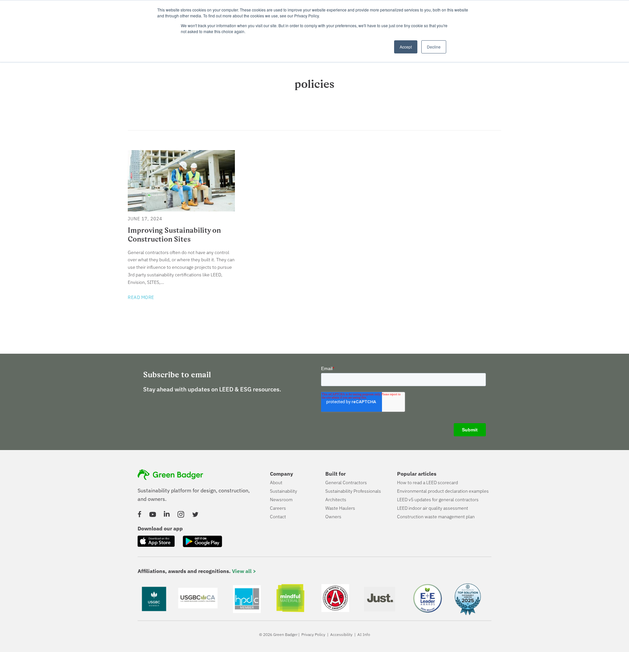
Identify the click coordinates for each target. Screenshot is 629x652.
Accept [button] (406, 46)
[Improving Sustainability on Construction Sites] (181, 208)
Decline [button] (434, 46)
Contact (278, 517)
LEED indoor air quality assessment (432, 508)
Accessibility (341, 634)
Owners (333, 517)
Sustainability (283, 491)
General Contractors (346, 482)
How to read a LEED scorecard (427, 482)
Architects (335, 500)
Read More (141, 297)
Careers (278, 508)
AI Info (363, 634)
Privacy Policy (313, 634)
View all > (244, 571)
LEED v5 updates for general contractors (438, 500)
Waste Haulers (340, 508)
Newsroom (281, 500)
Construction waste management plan (436, 517)
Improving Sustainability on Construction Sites (174, 235)
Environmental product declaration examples (443, 491)
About (276, 482)
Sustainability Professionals (353, 491)
